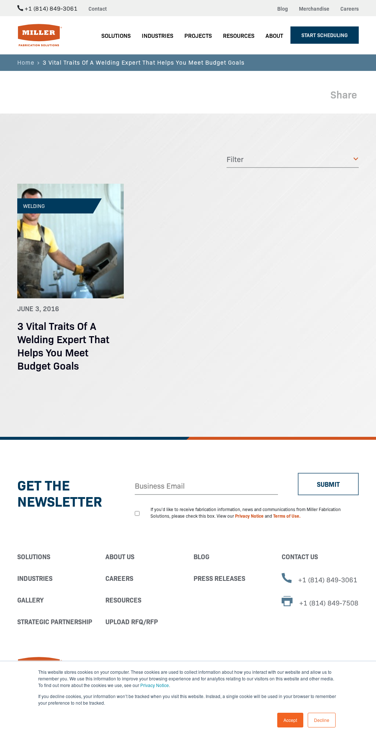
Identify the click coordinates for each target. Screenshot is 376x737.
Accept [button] (290, 720)
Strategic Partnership (54, 621)
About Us (119, 556)
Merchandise (314, 8)
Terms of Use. (287, 516)
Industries (35, 578)
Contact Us (300, 556)
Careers (349, 8)
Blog (282, 8)
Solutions (33, 556)
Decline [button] (321, 720)
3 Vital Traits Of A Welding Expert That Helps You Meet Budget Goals (63, 345)
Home (26, 62)
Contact (97, 8)
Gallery (30, 599)
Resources (123, 599)
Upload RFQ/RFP (131, 621)
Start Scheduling (324, 35)
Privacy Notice (154, 685)
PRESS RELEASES (219, 578)
